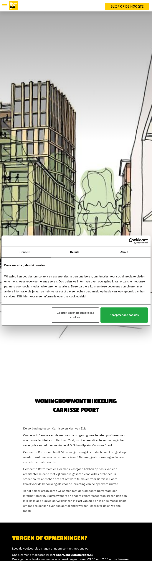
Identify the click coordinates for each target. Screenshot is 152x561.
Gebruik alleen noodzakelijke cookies (75, 315)
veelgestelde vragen (36, 548)
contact (67, 548)
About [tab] (124, 252)
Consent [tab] (25, 252)
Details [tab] (74, 252)
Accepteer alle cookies (124, 314)
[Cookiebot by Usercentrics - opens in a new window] (131, 241)
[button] (4, 5)
